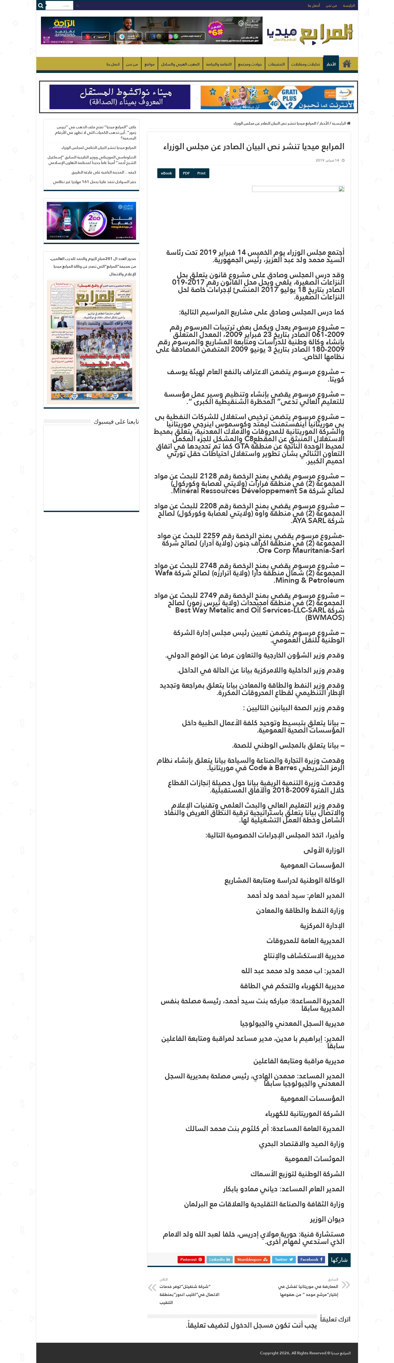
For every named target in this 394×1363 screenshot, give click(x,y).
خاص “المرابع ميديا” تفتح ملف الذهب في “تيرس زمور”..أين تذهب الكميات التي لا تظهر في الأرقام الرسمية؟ (95, 132)
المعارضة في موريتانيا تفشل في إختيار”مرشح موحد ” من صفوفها (308, 1287)
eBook (166, 173)
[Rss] (77, 6)
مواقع (150, 64)
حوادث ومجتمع (250, 64)
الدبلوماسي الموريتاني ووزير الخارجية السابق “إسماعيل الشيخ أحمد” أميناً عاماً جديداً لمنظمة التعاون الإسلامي (92, 159)
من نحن (331, 5)
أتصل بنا (314, 5)
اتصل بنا (113, 64)
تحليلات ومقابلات (305, 64)
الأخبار (331, 64)
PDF (186, 173)
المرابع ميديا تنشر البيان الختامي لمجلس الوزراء (99, 147)
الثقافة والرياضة (218, 64)
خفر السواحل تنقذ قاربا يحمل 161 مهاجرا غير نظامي (94, 182)
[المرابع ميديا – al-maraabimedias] (310, 33)
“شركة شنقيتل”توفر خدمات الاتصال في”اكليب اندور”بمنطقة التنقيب (189, 1291)
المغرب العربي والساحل (180, 64)
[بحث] (41, 5)
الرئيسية (347, 63)
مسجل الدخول (252, 1325)
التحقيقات (276, 64)
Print (201, 173)
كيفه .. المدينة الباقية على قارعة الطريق (104, 172)
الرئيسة (349, 5)
